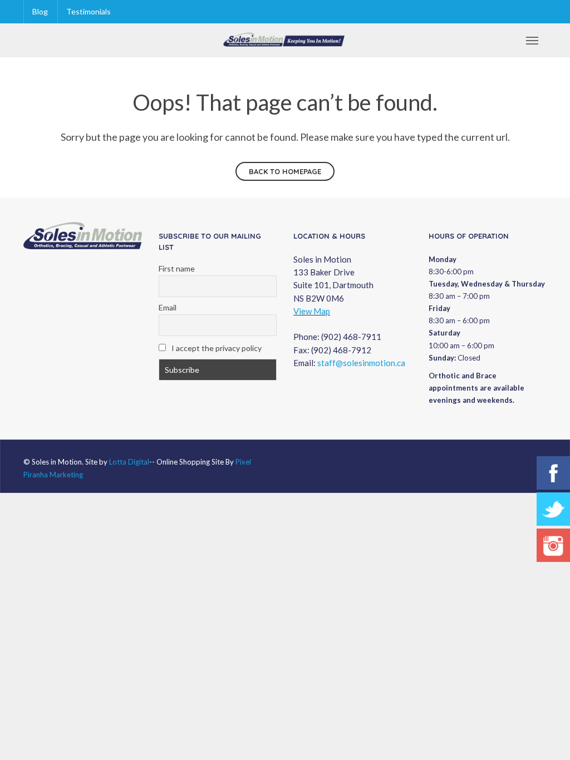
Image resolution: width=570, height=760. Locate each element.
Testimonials (88, 11)
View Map (311, 311)
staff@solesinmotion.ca (361, 363)
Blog (40, 11)
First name (177, 268)
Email (167, 307)
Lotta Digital (129, 461)
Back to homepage (285, 171)
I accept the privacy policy (216, 348)
